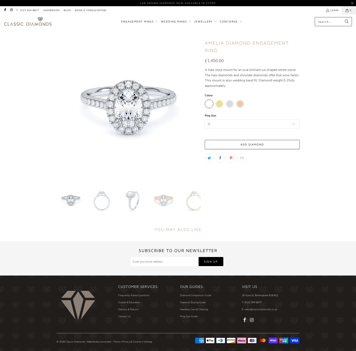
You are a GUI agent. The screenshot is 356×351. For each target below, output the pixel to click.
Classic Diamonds (75, 341)
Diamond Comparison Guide (195, 295)
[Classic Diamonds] (28, 21)
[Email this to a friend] (242, 158)
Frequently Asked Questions (134, 295)
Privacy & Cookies (132, 341)
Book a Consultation (90, 10)
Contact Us (124, 316)
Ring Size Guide (189, 316)
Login (334, 10)
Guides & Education (129, 302)
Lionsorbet (105, 341)
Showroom (51, 10)
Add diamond (252, 144)
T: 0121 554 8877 (27, 10)
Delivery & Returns (128, 309)
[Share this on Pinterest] (231, 158)
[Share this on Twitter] (209, 158)
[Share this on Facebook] (220, 158)
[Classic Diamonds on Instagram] (11, 10)
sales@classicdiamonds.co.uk (260, 309)
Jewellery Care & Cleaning (194, 309)
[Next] (197, 107)
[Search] (347, 21)
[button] (139, 21)
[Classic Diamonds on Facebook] (5, 10)
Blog (67, 10)
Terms (117, 341)
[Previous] (59, 107)
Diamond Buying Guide (193, 302)
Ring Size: (211, 115)
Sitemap (147, 341)
